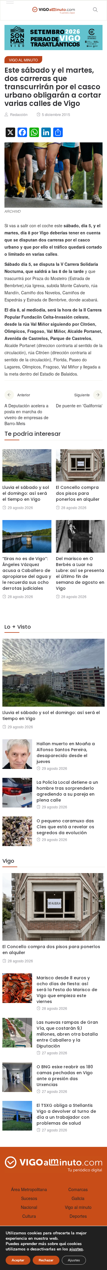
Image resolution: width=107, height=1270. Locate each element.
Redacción (19, 114)
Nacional (29, 1207)
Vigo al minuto (23, 59)
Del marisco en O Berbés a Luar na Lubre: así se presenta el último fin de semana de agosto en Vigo (80, 573)
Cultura (29, 1216)
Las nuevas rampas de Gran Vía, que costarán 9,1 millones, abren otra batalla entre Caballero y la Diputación (67, 1034)
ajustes (76, 1249)
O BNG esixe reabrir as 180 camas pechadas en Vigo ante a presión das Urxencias (65, 1076)
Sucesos (29, 1198)
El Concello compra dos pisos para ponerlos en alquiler (78, 493)
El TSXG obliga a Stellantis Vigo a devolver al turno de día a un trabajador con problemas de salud (66, 1114)
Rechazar (46, 1260)
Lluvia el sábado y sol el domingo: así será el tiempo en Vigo (25, 493)
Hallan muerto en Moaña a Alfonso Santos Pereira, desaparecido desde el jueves (66, 752)
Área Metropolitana (29, 1189)
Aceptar (18, 1260)
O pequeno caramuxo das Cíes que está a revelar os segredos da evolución (65, 827)
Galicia (78, 1198)
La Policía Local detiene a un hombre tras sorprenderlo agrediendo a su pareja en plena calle (67, 791)
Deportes (78, 1216)
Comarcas (78, 1189)
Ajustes (74, 1260)
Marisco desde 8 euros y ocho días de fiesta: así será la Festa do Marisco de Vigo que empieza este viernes (67, 989)
